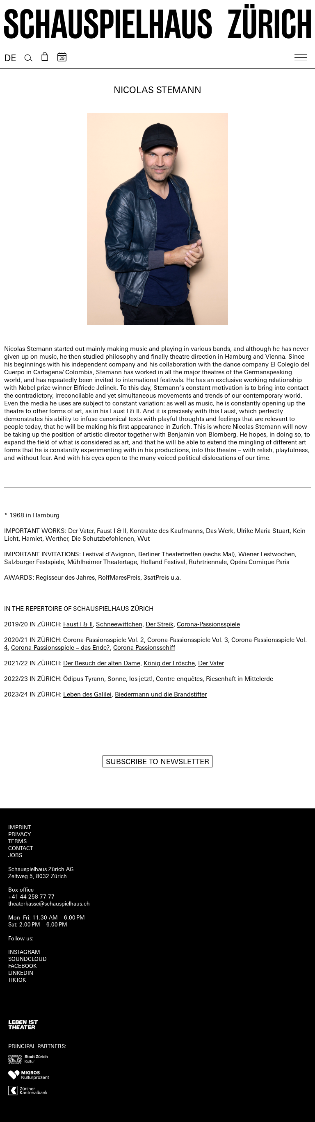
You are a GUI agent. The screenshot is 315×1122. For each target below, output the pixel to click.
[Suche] (28, 58)
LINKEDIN (20, 973)
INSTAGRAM (24, 952)
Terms (17, 841)
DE (10, 59)
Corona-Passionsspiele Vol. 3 (187, 640)
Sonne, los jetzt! (130, 679)
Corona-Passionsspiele (208, 625)
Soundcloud (27, 959)
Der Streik (159, 625)
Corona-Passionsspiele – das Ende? (60, 648)
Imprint (19, 828)
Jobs (15, 855)
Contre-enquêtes (179, 679)
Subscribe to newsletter (157, 762)
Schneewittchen (119, 625)
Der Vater (211, 664)
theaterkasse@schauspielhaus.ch (49, 904)
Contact (20, 848)
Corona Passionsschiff (144, 648)
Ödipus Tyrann (83, 679)
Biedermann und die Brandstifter (161, 695)
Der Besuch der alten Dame (101, 664)
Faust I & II (78, 625)
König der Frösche (169, 664)
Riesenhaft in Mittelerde (239, 679)
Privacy (19, 835)
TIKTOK (17, 980)
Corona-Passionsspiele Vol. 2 (103, 640)
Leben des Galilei (87, 695)
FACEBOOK (22, 966)
